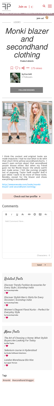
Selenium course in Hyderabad (20, 350)
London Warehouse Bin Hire (19, 360)
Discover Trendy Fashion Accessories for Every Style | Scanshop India (25, 286)
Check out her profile (26, 196)
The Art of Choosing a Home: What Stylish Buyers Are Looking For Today (26, 339)
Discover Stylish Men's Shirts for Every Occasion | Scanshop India (23, 298)
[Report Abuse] (28, 68)
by (23, 74)
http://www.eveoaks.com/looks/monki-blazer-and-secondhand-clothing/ (21, 185)
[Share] (23, 68)
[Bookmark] (12, 68)
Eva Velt (28, 74)
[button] (6, 214)
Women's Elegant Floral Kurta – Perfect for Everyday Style (26, 311)
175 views (36, 68)
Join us (23, 6)
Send (39, 265)
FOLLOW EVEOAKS (27, 90)
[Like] (17, 68)
